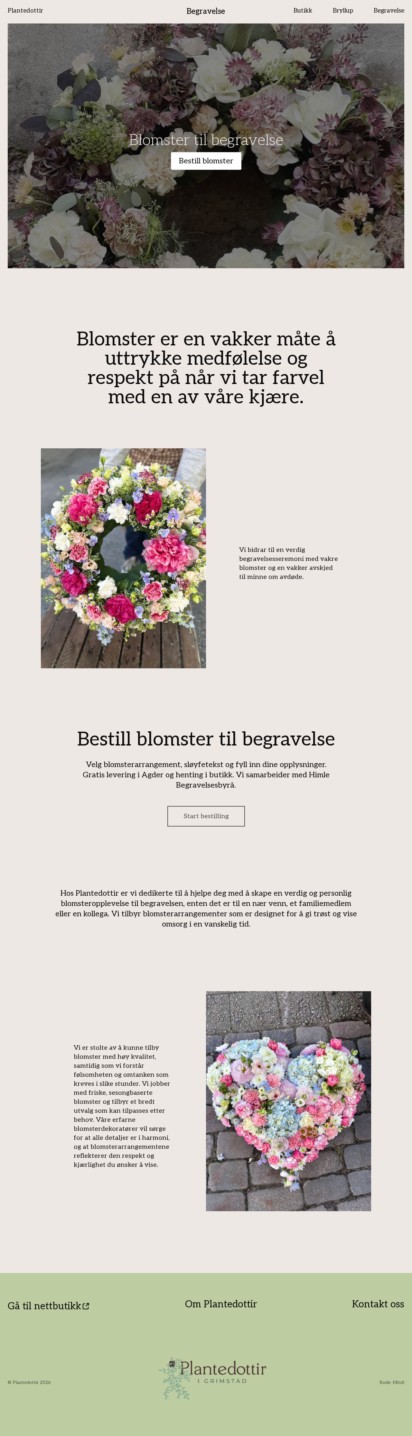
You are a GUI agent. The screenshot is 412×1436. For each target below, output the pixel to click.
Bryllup (343, 10)
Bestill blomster (206, 161)
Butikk (303, 10)
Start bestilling (206, 816)
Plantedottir (25, 10)
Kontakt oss (378, 1304)
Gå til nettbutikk (44, 1306)
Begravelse (206, 11)
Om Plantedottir (221, 1304)
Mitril (398, 1382)
